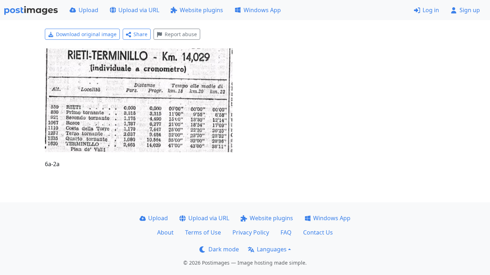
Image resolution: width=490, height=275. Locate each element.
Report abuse (181, 34)
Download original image (86, 34)
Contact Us (318, 232)
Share (140, 34)
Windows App (262, 10)
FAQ (286, 232)
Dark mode (223, 249)
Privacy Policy (250, 232)
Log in (431, 10)
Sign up (470, 10)
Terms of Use (203, 232)
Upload (88, 10)
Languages (272, 249)
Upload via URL (138, 10)
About (165, 232)
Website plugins (201, 10)
